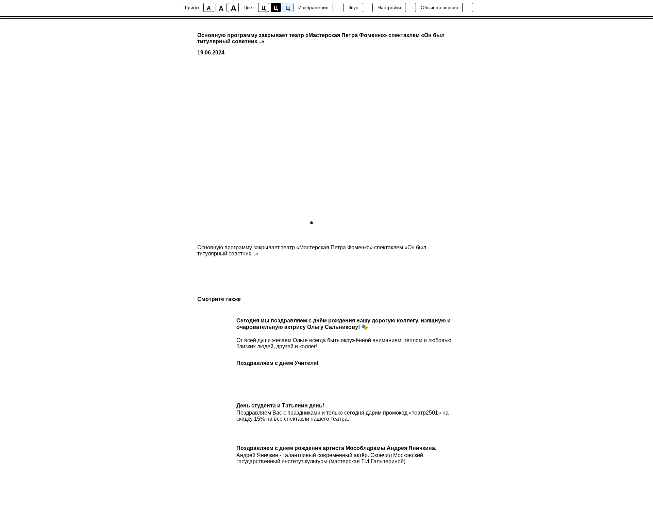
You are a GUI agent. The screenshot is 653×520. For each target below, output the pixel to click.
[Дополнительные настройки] (410, 7)
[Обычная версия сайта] (467, 7)
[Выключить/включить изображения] (338, 7)
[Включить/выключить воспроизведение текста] (367, 7)
